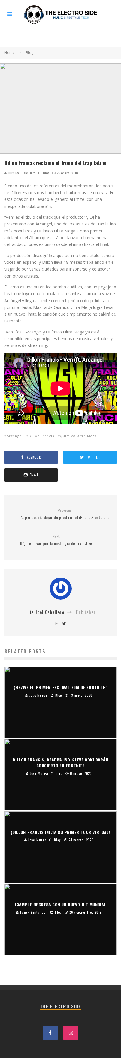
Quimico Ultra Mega (78, 436)
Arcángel (15, 436)
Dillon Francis (41, 436)
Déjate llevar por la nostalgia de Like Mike (56, 540)
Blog (46, 173)
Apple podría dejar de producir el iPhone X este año (65, 514)
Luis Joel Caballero (21, 173)
